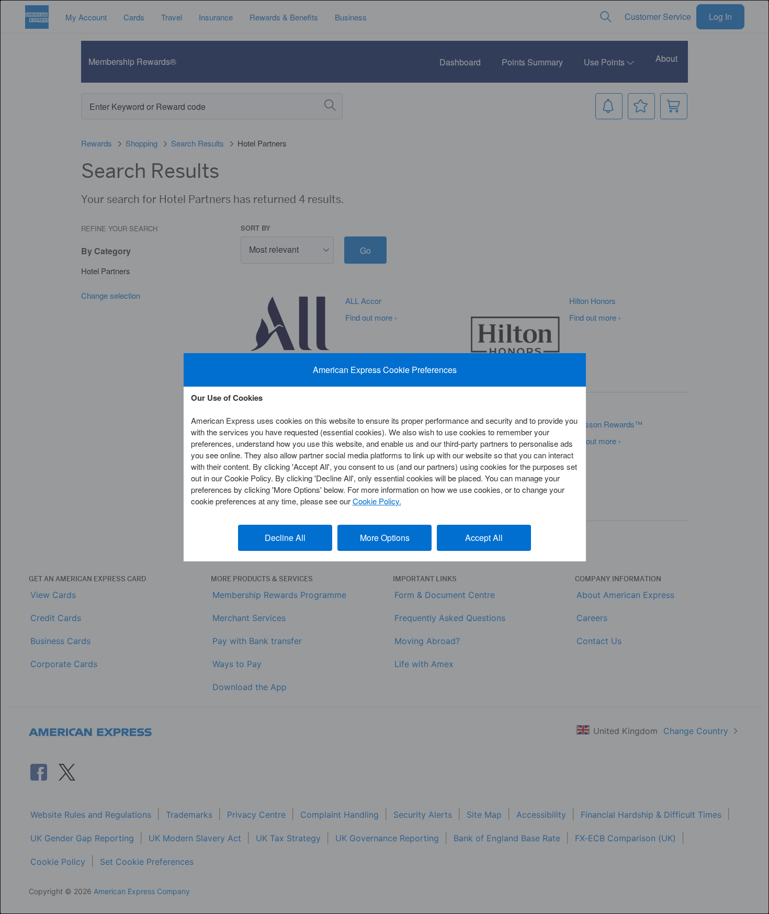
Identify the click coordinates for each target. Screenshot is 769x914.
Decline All (285, 538)
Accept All (484, 538)
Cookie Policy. (377, 500)
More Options (385, 538)
